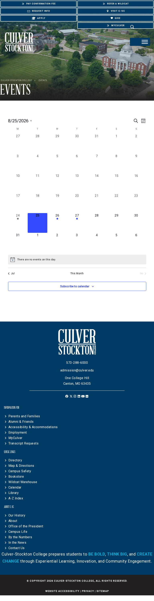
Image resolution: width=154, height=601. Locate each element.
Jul (13, 273)
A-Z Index (15, 498)
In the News (17, 542)
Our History (16, 515)
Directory (15, 460)
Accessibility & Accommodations (33, 427)
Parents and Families (24, 416)
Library (13, 493)
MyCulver (15, 438)
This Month (77, 273)
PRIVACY (88, 591)
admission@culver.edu (77, 370)
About (12, 521)
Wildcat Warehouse (22, 482)
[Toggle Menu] (145, 42)
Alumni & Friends (21, 422)
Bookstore (16, 476)
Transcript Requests (23, 443)
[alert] (77, 259)
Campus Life (17, 532)
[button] (67, 396)
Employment (17, 432)
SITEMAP (102, 591)
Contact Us (16, 548)
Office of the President (25, 526)
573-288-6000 (77, 363)
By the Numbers (20, 537)
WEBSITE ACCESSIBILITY (62, 591)
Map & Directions (21, 466)
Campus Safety (19, 471)
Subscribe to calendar (74, 286)
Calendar (14, 487)
